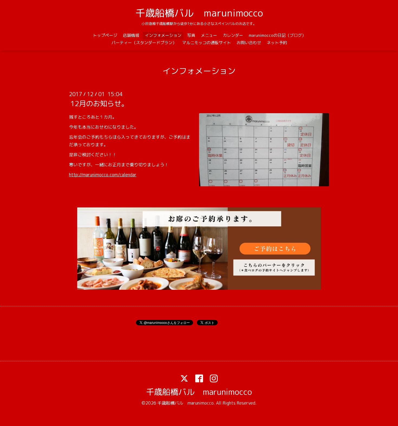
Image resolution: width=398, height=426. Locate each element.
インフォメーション (163, 35)
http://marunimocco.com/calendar (102, 175)
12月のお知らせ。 (99, 103)
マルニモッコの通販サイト (206, 42)
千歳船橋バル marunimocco (199, 13)
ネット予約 (277, 42)
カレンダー (233, 35)
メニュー (209, 35)
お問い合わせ (249, 42)
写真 (191, 35)
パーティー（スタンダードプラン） (144, 42)
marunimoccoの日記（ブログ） (277, 35)
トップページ (105, 35)
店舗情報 (131, 35)
